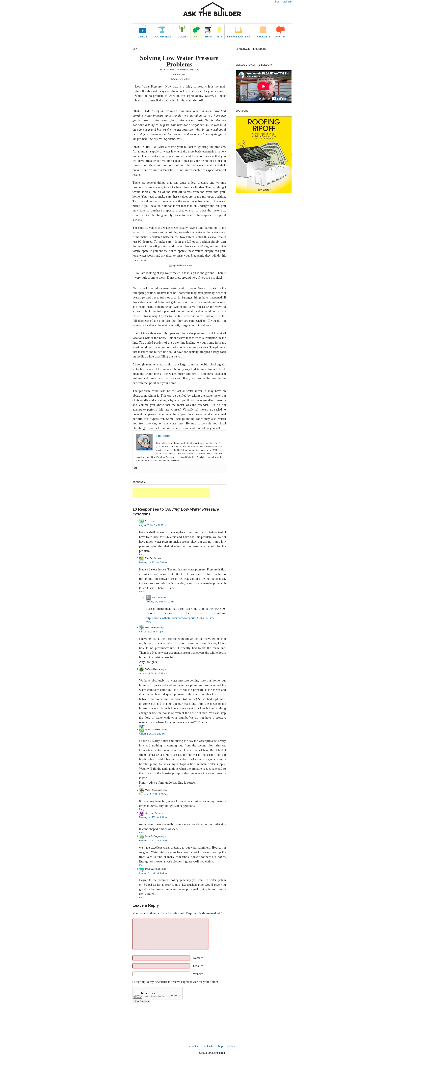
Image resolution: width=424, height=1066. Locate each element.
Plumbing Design (188, 69)
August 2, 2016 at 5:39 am (152, 734)
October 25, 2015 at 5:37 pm (153, 673)
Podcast (182, 36)
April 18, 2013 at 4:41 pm (151, 631)
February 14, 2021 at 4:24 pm (153, 840)
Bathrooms (166, 69)
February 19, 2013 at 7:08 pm (153, 562)
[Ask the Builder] (212, 9)
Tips (219, 36)
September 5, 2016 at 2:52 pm (153, 794)
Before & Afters (238, 36)
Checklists (262, 36)
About (277, 1)
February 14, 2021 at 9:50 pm (153, 873)
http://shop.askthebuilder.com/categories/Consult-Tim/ (180, 618)
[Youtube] (135, 468)
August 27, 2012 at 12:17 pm (153, 525)
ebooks (193, 1046)
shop (220, 1046)
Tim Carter (157, 597)
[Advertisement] (171, 493)
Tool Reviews (161, 36)
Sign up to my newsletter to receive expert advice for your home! (176, 981)
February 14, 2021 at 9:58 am (153, 817)
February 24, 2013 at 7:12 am (160, 601)
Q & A (196, 36)
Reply (142, 554)
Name (198, 958)
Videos (142, 36)
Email (198, 966)
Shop (208, 36)
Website (198, 974)
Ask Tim (287, 1)
